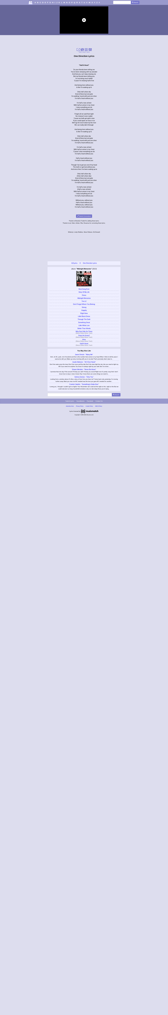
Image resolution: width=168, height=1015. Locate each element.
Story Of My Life (84, 292)
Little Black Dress (84, 316)
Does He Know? (84, 335)
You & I (84, 301)
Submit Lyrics (69, 401)
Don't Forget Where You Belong (84, 304)
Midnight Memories (84, 298)
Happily (84, 310)
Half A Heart (84, 343)
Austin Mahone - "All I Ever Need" (84, 362)
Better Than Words (84, 328)
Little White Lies (84, 325)
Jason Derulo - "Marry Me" (84, 354)
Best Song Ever (84, 289)
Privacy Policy (79, 406)
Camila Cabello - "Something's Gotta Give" (84, 384)
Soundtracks (80, 401)
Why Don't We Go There (84, 331)
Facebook (90, 401)
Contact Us (99, 401)
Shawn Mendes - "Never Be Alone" (84, 369)
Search (135, 2)
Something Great (84, 322)
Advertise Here (70, 406)
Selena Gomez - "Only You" (84, 377)
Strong (84, 307)
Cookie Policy (89, 406)
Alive (84, 339)
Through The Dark (84, 319)
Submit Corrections (85, 216)
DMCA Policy (98, 406)
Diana (84, 295)
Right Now (84, 313)
